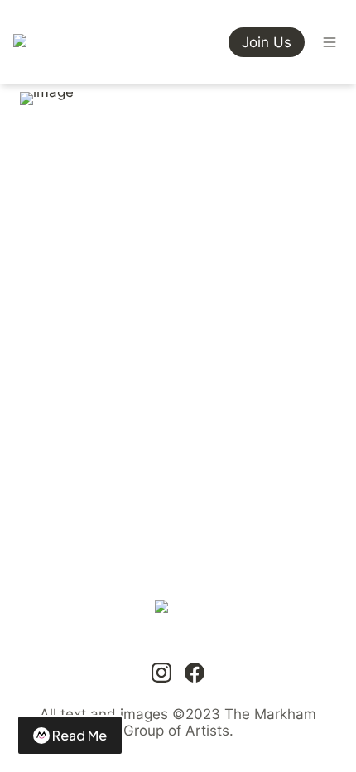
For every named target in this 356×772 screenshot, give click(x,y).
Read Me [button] (79, 735)
